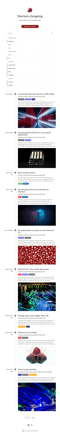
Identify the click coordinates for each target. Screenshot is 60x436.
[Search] (52, 33)
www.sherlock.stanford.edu (30, 20)
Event (9, 55)
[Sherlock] (30, 10)
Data (9, 48)
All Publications (12, 38)
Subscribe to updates (30, 26)
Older (33, 417)
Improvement (12, 65)
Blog (9, 44)
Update (10, 85)
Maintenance (12, 68)
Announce (11, 41)
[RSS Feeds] (31, 425)
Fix (9, 58)
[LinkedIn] (29, 425)
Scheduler (11, 75)
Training (11, 82)
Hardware (11, 61)
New (10, 71)
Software (10, 78)
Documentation (12, 51)
